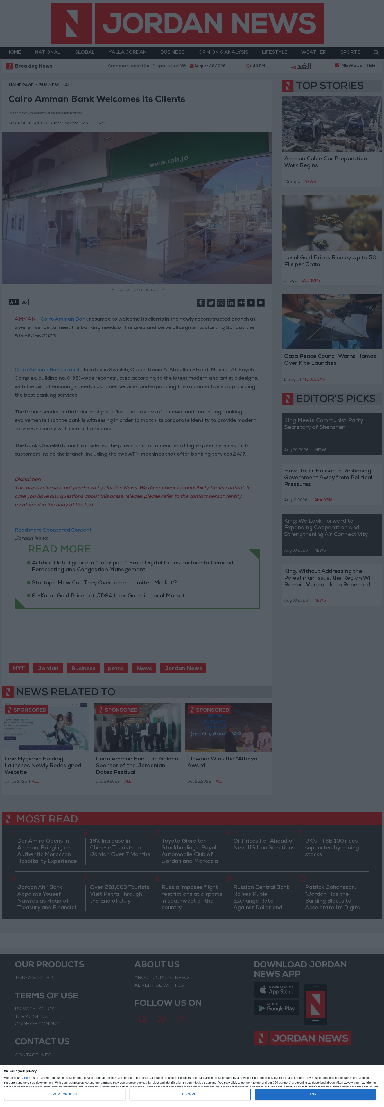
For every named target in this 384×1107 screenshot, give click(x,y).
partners (26, 1077)
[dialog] (192, 1086)
